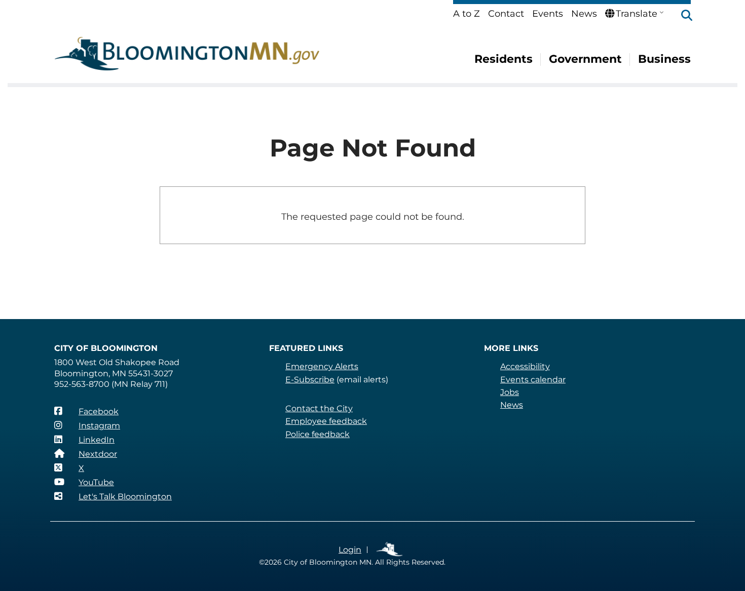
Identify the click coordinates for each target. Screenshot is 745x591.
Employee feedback (326, 421)
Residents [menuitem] (503, 59)
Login (350, 550)
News (584, 13)
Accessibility (525, 366)
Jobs (509, 392)
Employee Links (390, 550)
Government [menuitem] (585, 59)
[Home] (187, 53)
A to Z (466, 13)
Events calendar (533, 379)
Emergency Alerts (321, 366)
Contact (506, 13)
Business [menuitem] (664, 59)
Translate (636, 13)
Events (547, 13)
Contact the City (319, 408)
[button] (681, 16)
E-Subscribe (309, 379)
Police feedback (317, 434)
